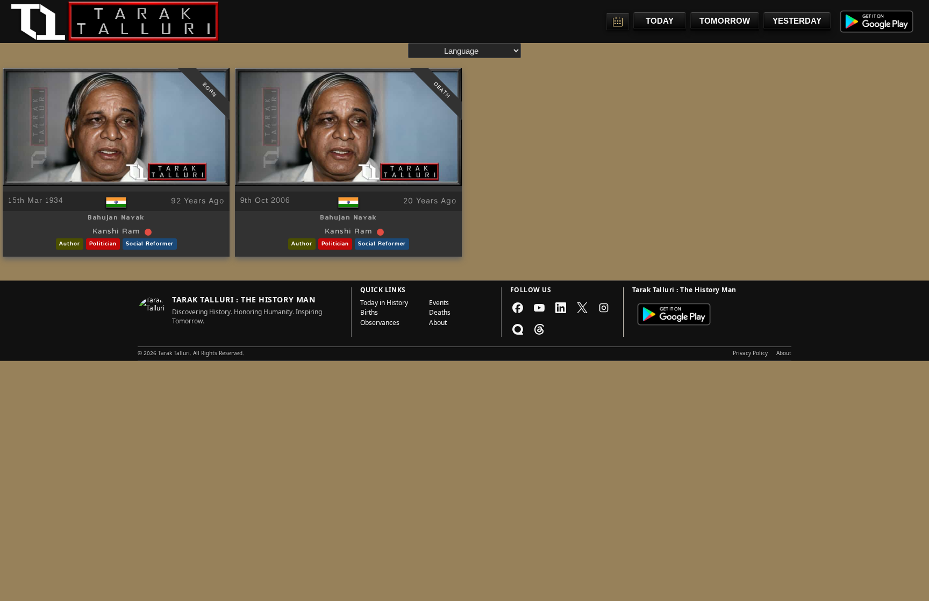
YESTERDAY (797, 20)
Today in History (384, 304)
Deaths (440, 313)
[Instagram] (603, 307)
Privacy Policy (750, 354)
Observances (379, 324)
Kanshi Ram (116, 232)
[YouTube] (539, 307)
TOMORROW (724, 20)
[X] (582, 307)
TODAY (660, 20)
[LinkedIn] (560, 307)
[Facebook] (517, 307)
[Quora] (517, 329)
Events (439, 304)
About (438, 324)
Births (369, 313)
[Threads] (539, 329)
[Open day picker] (617, 21)
